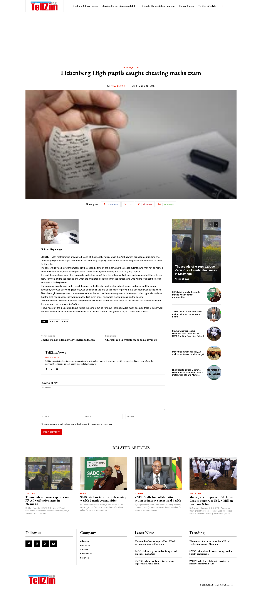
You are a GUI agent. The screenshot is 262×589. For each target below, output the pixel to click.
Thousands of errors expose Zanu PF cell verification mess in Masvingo (196, 270)
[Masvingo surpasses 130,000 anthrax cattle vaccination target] (214, 353)
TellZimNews (117, 85)
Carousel (54, 321)
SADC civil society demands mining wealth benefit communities (186, 295)
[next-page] (216, 224)
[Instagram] (37, 543)
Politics (30, 493)
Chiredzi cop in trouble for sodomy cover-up (131, 339)
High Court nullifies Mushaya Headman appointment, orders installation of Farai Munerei (187, 372)
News (83, 493)
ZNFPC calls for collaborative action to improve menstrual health (187, 314)
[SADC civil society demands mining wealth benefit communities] (214, 294)
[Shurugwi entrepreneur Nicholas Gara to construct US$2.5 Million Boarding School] (214, 333)
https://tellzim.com (52, 357)
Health (139, 493)
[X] (51, 368)
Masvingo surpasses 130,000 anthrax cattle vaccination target (188, 353)
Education (195, 493)
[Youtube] (57, 368)
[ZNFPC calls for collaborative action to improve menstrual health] (214, 314)
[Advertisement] (131, 35)
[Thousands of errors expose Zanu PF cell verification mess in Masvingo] (196, 251)
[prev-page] (210, 224)
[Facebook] (46, 368)
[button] (222, 6)
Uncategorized (131, 67)
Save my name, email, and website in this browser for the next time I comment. (78, 424)
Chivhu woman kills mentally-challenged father (68, 339)
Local (65, 321)
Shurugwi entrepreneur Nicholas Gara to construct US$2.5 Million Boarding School (188, 333)
